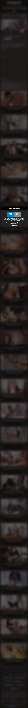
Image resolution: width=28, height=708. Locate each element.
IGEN (10, 214)
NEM (18, 214)
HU (11, 225)
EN (17, 225)
